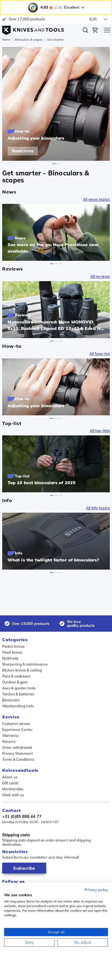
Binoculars (11, 700)
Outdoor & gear (15, 682)
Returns (8, 741)
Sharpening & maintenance (25, 664)
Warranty (10, 735)
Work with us (13, 795)
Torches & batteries (18, 694)
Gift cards (10, 783)
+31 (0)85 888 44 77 (22, 816)
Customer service (16, 723)
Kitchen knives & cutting (22, 670)
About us (9, 777)
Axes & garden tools (18, 688)
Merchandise (12, 789)
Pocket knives (13, 646)
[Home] (33, 29)
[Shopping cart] (95, 31)
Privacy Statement (17, 753)
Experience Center (17, 729)
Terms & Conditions (18, 759)
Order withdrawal (17, 747)
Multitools (10, 658)
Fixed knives (12, 652)
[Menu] (107, 31)
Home (6, 39)
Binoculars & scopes (28, 39)
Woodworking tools (18, 706)
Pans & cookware (16, 676)
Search (85, 31)
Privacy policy (96, 889)
